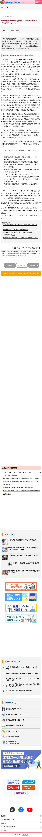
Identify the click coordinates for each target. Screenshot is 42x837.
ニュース (4, 7)
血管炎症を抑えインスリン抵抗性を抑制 (15, 230)
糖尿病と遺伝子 (15, 30)
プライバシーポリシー (7, 819)
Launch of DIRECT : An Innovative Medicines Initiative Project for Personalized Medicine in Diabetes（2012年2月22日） (21, 210)
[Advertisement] (21, 371)
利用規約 (3, 816)
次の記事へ (33, 265)
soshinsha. (25, 835)
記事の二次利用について (8, 827)
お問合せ (3, 823)
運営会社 (3, 830)
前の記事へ (10, 265)
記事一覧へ (22, 265)
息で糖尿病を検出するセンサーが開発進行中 (18, 488)
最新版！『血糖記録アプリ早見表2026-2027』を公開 (21, 478)
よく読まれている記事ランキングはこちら (21, 273)
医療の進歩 (6, 30)
